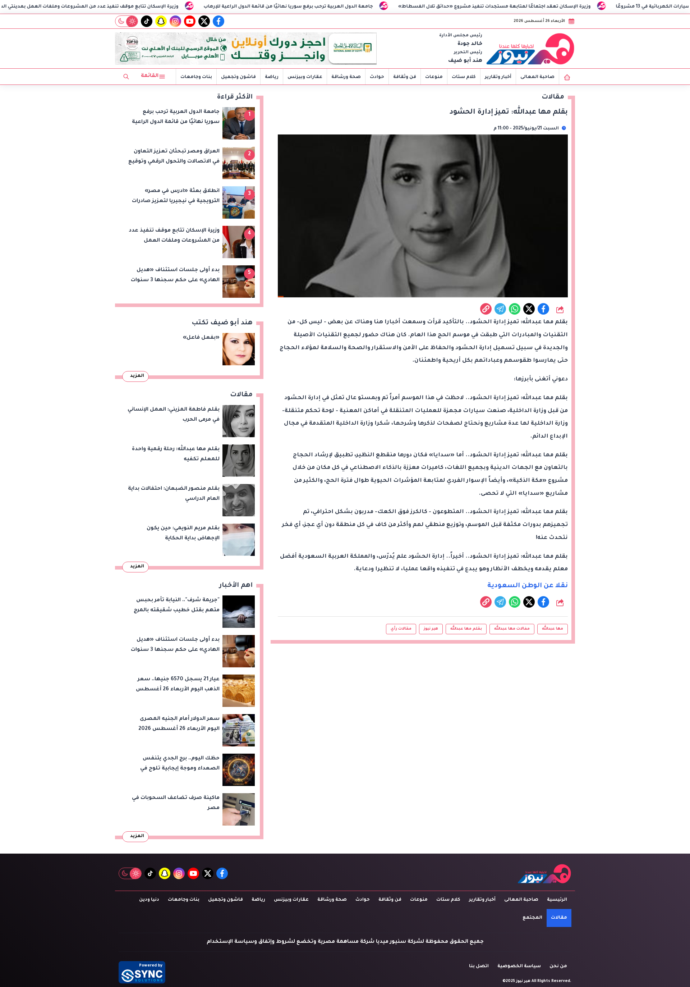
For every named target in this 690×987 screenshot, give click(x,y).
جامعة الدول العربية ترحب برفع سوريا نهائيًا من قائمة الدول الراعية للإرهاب (362, 6)
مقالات (559, 917)
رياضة (272, 77)
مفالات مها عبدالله (512, 629)
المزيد (137, 376)
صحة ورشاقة (346, 77)
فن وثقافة (404, 77)
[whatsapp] (486, 309)
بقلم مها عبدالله (466, 629)
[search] (126, 76)
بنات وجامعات (196, 77)
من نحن (558, 966)
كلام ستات (464, 77)
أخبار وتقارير (498, 77)
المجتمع (532, 917)
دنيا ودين (149, 900)
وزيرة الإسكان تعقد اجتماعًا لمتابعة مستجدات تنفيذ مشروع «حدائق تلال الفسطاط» (569, 6)
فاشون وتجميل (238, 77)
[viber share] (500, 309)
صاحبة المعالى (537, 77)
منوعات (434, 77)
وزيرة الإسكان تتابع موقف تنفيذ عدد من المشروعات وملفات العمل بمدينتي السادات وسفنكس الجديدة (136, 6)
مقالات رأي (401, 629)
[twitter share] (529, 309)
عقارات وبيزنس (305, 77)
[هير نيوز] (530, 48)
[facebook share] (543, 309)
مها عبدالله (552, 629)
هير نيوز (431, 629)
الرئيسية (557, 900)
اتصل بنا (479, 966)
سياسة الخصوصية (519, 966)
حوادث (377, 77)
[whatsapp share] (514, 309)
